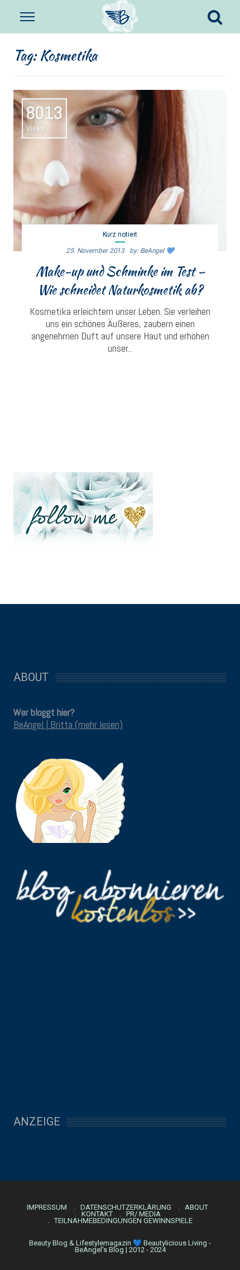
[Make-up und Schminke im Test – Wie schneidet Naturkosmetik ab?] (120, 170)
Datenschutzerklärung (125, 1207)
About (196, 1207)
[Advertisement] (120, 631)
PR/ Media (143, 1214)
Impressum (47, 1207)
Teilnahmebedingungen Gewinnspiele (123, 1221)
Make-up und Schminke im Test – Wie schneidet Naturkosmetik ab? (120, 280)
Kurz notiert (120, 234)
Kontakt (97, 1214)
